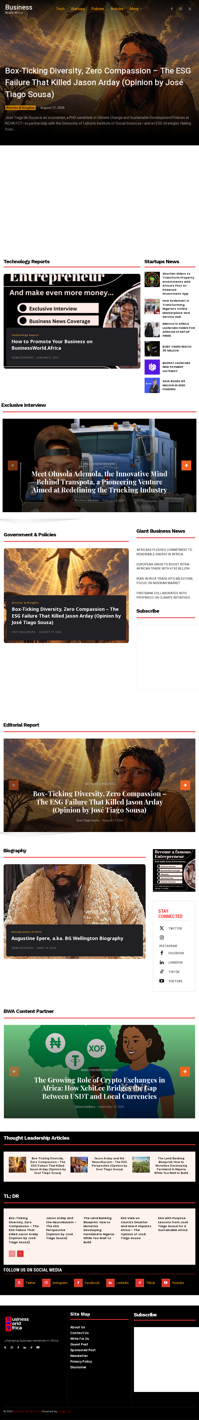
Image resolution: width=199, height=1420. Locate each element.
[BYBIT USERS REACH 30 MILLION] (152, 348)
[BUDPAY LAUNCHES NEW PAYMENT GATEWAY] (152, 367)
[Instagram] (181, 9)
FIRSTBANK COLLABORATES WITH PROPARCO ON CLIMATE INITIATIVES (163, 595)
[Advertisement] (99, 200)
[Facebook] (172, 9)
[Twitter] (161, 928)
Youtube (175, 981)
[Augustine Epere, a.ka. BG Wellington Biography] (75, 911)
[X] (190, 9)
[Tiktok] (161, 972)
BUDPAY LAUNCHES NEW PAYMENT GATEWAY (176, 367)
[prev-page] (13, 465)
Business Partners (87, 500)
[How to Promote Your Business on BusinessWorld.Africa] (72, 321)
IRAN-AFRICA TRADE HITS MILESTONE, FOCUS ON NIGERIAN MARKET (165, 580)
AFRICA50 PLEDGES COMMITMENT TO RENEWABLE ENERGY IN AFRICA (164, 552)
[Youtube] (161, 981)
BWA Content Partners (99, 1070)
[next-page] (186, 465)
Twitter (175, 928)
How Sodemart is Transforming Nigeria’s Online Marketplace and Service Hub (176, 309)
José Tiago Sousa (23, 632)
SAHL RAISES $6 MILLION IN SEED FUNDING (173, 385)
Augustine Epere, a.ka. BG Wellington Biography (67, 938)
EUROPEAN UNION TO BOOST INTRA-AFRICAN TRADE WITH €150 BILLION (163, 566)
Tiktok (173, 972)
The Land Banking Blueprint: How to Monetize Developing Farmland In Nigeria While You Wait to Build (171, 1166)
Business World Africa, (27, 1411)
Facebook (176, 953)
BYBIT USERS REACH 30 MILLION (176, 348)
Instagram (168, 946)
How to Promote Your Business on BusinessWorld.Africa (52, 344)
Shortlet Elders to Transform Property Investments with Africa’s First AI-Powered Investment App (178, 284)
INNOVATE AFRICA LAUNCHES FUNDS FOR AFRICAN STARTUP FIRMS (178, 330)
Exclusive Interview (99, 463)
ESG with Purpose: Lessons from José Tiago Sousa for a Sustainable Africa (173, 1224)
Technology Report (25, 335)
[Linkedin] (161, 962)
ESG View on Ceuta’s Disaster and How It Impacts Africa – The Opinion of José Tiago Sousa (136, 1228)
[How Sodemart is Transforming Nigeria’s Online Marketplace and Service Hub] (152, 306)
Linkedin (175, 962)
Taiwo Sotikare (22, 357)
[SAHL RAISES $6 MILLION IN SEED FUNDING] (152, 385)
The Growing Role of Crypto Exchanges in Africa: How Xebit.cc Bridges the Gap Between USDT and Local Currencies (99, 1087)
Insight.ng (64, 1411)
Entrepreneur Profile (26, 932)
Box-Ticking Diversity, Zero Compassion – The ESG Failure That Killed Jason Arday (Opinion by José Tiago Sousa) (98, 83)
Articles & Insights (20, 107)
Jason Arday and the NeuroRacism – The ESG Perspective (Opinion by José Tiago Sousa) (109, 1164)
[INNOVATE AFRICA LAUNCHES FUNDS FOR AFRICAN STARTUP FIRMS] (152, 329)
